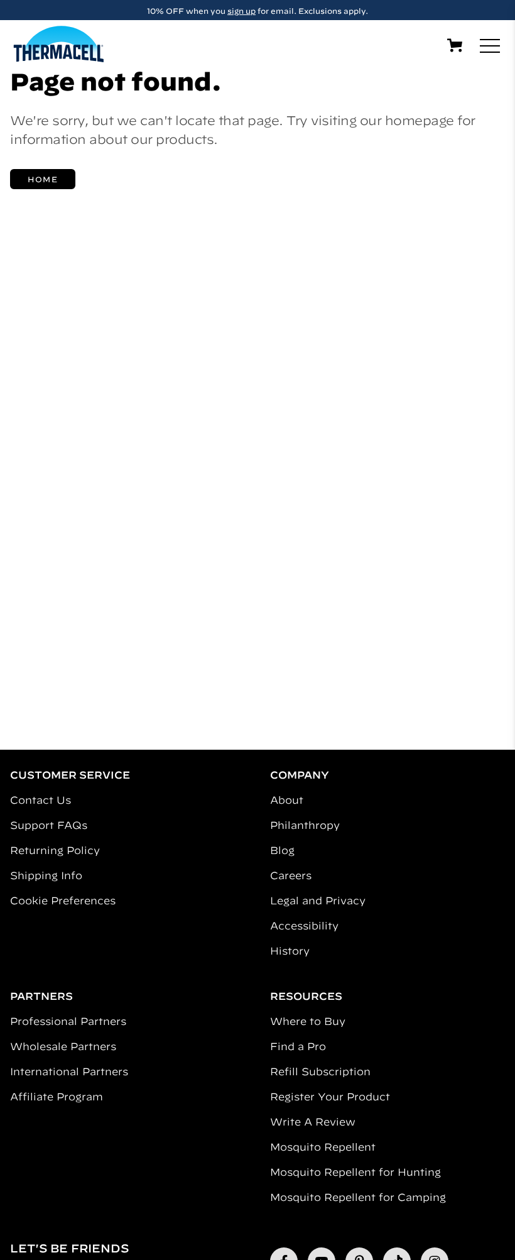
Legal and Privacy (318, 900)
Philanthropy (305, 825)
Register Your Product (330, 1096)
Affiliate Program (56, 1096)
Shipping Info (46, 875)
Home (43, 179)
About (286, 800)
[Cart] (454, 45)
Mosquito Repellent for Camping (358, 1197)
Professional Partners (68, 1021)
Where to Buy (307, 1021)
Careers (291, 875)
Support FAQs (48, 825)
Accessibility (304, 925)
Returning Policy (55, 850)
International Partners (69, 1071)
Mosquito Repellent (323, 1147)
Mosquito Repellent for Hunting (355, 1172)
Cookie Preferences (63, 900)
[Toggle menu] (490, 46)
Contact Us (40, 800)
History (290, 950)
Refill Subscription (320, 1071)
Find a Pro (298, 1046)
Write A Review (312, 1121)
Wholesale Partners (63, 1046)
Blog (282, 850)
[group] (257, 10)
